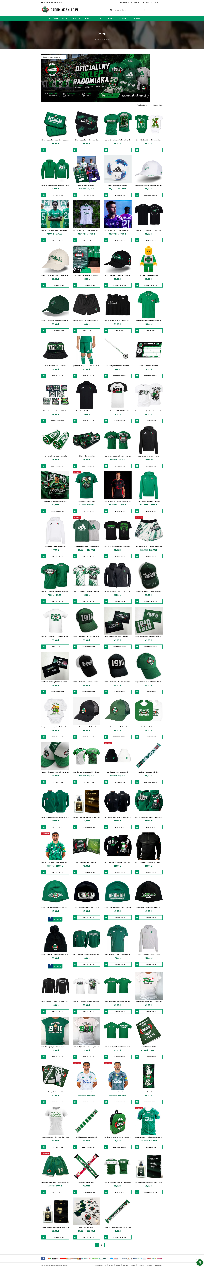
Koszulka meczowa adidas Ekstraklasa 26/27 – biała (90, 230)
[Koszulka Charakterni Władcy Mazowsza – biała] (87, 986)
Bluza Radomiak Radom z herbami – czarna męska (58, 1002)
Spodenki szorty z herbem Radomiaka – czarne (88, 320)
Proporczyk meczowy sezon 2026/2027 (86, 275)
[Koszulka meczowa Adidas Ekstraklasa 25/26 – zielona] (55, 846)
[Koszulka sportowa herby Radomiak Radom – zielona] (118, 1166)
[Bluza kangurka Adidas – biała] (55, 530)
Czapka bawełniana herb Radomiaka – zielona (56, 907)
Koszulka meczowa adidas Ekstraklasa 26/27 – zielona (59, 230)
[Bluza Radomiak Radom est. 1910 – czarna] (118, 846)
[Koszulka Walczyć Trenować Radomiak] (87, 575)
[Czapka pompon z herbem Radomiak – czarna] (55, 939)
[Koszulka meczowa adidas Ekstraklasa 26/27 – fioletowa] (118, 214)
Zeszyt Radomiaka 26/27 (86, 185)
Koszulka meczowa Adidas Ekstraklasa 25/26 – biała (90, 1092)
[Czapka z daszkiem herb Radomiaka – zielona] (149, 666)
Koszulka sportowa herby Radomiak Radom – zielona (121, 1182)
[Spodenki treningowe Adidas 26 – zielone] (87, 350)
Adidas (65, 18)
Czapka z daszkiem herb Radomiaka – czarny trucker (90, 727)
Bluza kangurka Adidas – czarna (148, 456)
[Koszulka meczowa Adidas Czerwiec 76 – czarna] (118, 485)
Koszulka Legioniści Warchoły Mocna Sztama (150, 411)
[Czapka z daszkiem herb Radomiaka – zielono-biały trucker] (55, 756)
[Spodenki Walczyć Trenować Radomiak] (149, 530)
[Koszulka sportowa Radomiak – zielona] (87, 756)
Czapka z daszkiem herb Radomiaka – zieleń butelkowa (60, 320)
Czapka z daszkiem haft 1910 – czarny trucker (119, 682)
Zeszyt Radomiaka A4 (148, 1047)
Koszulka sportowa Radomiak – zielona (86, 772)
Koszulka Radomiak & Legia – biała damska (149, 1002)
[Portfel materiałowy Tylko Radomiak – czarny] (118, 621)
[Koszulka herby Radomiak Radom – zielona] (118, 1031)
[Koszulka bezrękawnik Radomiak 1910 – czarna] (118, 305)
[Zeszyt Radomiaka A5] (55, 1076)
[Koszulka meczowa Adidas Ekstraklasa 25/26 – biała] (87, 1076)
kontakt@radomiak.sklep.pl (52, 2)
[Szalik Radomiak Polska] (87, 1166)
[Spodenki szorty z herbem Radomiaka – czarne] (87, 305)
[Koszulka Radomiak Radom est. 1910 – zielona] (118, 440)
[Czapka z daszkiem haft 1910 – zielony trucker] (87, 621)
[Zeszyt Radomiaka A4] (149, 1031)
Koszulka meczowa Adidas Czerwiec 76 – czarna (120, 501)
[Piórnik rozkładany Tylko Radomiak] (87, 124)
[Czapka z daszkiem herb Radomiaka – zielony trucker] (118, 711)
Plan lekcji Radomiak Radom (148, 366)
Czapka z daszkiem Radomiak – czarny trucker (88, 682)
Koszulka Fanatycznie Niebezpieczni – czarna (119, 546)
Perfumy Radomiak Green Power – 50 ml (148, 1182)
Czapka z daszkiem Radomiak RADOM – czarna (119, 275)
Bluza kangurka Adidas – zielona (149, 501)
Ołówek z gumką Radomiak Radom (117, 366)
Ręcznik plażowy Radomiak (149, 1092)
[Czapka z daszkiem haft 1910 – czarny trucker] (118, 666)
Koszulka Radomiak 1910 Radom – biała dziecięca (57, 636)
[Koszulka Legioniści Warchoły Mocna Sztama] (149, 395)
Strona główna (51, 18)
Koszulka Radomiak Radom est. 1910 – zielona (119, 456)
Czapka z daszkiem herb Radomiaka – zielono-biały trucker (61, 772)
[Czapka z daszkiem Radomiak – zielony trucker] (149, 575)
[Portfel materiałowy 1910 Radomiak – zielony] (149, 621)
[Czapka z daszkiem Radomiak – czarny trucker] (87, 666)
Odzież (76, 18)
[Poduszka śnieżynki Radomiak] (87, 846)
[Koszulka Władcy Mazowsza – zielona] (118, 986)
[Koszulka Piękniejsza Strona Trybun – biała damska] (87, 1031)
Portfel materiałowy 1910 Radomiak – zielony (150, 636)
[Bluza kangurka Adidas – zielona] (149, 485)
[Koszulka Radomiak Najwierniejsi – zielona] (55, 575)
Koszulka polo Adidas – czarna (86, 411)
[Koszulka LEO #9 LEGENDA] (87, 485)
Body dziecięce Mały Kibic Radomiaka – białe (56, 727)
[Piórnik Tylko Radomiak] (87, 440)
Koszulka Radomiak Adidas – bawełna (86, 546)
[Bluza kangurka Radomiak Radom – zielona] (55, 169)
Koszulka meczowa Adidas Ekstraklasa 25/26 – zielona (59, 862)
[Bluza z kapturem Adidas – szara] (149, 939)
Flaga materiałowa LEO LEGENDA (55, 501)
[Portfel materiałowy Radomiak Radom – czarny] (55, 666)
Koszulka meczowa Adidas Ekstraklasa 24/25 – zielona (153, 1137)
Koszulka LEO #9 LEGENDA (86, 501)
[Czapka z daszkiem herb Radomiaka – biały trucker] (149, 169)
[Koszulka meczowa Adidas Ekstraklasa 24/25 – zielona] (149, 1121)
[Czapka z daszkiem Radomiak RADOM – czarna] (118, 259)
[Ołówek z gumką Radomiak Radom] (118, 350)
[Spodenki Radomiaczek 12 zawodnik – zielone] (55, 1166)
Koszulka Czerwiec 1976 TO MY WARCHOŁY (118, 411)
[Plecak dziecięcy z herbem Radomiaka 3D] (118, 1121)
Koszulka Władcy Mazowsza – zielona (117, 1002)
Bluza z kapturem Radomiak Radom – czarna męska (152, 862)
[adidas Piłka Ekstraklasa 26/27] (118, 169)
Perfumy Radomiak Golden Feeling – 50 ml (87, 817)
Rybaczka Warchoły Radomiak (55, 366)
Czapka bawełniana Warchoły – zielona (117, 907)
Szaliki (99, 18)
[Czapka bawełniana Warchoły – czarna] (87, 892)
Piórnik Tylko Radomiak (86, 456)
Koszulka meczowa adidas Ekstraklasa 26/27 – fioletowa (122, 230)
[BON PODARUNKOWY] (87, 1211)
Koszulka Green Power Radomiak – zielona (118, 140)
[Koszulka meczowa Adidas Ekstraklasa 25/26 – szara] (118, 1076)
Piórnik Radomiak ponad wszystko (55, 456)
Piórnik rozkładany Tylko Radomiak (86, 140)
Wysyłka (122, 18)
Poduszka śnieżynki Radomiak (86, 862)
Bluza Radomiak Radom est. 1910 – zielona (149, 817)
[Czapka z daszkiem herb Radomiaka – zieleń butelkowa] (55, 305)
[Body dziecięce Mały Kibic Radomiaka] (149, 124)
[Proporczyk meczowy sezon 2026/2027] (87, 259)
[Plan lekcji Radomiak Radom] (149, 350)
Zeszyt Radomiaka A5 (55, 1092)
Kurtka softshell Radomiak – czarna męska (118, 591)
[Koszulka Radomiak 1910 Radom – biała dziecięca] (55, 621)
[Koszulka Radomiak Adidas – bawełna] (87, 530)
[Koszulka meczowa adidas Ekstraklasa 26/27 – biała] (87, 214)
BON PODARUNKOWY (86, 1227)
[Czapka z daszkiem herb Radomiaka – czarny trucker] (87, 711)
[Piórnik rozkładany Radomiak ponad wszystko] (55, 124)
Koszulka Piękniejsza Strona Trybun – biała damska (90, 1047)
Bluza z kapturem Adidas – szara (149, 954)
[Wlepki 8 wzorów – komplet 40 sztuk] (55, 395)
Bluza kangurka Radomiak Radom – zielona (56, 185)
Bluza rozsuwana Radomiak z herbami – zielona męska (59, 817)
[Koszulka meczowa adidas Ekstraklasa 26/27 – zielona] (55, 214)
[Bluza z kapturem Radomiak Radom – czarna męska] (149, 846)
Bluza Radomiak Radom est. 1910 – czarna (118, 862)
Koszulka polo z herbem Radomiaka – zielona (150, 320)
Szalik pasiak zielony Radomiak (86, 1137)
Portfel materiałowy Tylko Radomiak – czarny (119, 636)
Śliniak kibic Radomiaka (149, 727)
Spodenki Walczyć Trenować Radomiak (148, 546)
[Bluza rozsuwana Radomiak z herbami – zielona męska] (55, 801)
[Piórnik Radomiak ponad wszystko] (55, 440)
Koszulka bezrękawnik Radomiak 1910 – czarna (119, 320)
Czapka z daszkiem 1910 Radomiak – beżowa (56, 275)
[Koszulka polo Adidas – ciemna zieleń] (118, 939)
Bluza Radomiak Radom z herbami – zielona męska (90, 954)
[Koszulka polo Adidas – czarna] (87, 395)
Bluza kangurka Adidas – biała (55, 546)
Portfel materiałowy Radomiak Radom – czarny (57, 682)
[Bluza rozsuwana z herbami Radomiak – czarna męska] (118, 801)
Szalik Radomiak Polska (86, 1182)
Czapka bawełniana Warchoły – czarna (86, 907)
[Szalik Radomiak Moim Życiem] (149, 756)
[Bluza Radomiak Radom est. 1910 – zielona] (149, 801)
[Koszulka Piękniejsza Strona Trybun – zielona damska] (55, 1031)
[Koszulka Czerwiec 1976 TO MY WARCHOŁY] (118, 395)
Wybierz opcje (120, 150)
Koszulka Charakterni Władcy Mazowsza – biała (88, 1002)
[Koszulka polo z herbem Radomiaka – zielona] (149, 305)
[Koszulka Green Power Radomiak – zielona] (118, 124)
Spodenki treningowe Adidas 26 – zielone (87, 366)
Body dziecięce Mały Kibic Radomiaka (148, 140)
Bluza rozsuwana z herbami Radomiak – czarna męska (122, 817)
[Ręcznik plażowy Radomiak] (149, 1076)
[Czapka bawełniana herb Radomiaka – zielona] (55, 892)
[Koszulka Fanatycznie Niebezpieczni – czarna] (118, 530)
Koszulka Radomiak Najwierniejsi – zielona (55, 591)
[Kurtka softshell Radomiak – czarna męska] (118, 575)
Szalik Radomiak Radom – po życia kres (117, 1227)
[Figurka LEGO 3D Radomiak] (149, 259)
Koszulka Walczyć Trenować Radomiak (86, 591)
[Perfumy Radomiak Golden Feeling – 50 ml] (87, 801)
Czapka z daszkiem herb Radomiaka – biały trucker (152, 185)
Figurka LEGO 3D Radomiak (149, 275)
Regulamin (135, 18)
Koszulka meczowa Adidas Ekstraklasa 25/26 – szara (121, 1092)
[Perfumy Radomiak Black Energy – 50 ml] (55, 1211)
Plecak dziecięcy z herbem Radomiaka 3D (117, 1137)
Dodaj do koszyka (57, 150)
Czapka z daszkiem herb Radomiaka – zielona (150, 682)
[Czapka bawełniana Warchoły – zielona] (118, 892)
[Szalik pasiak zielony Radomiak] (87, 1121)
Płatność (110, 18)
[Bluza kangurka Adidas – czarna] (149, 440)
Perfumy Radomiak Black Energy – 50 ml (55, 1227)
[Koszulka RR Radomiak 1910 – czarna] (149, 214)
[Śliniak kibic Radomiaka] (149, 711)
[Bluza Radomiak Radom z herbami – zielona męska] (87, 939)
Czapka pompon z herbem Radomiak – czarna (56, 954)
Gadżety (87, 18)
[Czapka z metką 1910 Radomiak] (118, 756)
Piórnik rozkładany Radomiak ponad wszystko (56, 140)
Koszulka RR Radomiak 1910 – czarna (148, 230)
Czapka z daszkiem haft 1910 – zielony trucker (88, 636)
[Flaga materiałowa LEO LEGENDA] (55, 485)
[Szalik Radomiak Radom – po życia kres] (118, 1211)
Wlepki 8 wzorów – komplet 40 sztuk (55, 411)
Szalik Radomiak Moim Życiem (148, 772)
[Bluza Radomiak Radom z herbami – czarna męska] (55, 986)
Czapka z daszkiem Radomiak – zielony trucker (150, 591)
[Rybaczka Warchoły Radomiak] (55, 350)
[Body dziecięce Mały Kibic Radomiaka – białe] (55, 711)
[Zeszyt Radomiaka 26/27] (87, 169)
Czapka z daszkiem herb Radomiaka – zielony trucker (121, 727)
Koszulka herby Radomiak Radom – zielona (118, 1047)
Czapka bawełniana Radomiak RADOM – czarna (150, 907)
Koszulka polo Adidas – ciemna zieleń (117, 954)
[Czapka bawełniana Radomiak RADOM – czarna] (149, 892)
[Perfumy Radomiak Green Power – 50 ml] (149, 1166)
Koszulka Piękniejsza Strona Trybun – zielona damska (59, 1047)
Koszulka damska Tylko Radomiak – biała (55, 1137)
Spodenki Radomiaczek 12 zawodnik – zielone (56, 1182)
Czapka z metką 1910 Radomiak (117, 772)
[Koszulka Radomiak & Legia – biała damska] (149, 986)
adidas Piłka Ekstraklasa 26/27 (118, 185)
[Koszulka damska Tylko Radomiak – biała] (55, 1121)
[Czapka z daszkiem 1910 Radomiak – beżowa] (55, 259)
